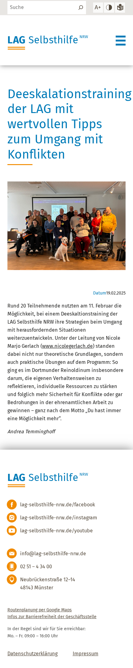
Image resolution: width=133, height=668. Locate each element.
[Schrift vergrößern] (98, 7)
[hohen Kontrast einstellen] (109, 7)
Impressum (85, 654)
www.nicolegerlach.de (67, 346)
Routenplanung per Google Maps (39, 610)
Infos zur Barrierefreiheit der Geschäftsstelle (52, 616)
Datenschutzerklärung (32, 654)
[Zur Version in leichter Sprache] (120, 7)
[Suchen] (81, 7)
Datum (99, 293)
